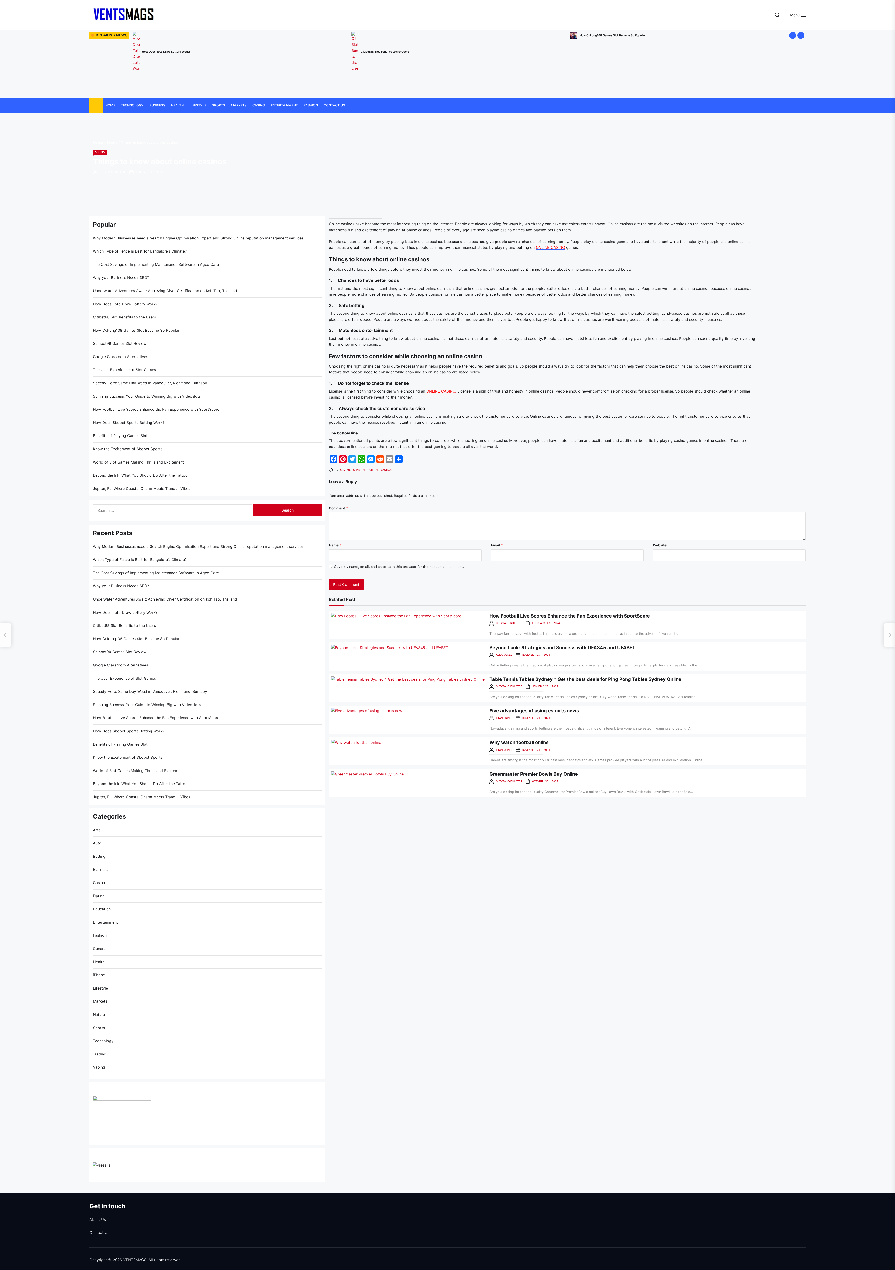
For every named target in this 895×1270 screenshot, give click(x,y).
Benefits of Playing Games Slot (120, 435)
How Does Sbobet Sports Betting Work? (128, 422)
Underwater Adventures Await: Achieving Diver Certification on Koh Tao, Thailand (165, 290)
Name (335, 545)
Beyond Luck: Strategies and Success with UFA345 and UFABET (562, 647)
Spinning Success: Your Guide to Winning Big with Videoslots (147, 396)
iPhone (99, 975)
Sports (218, 105)
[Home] (96, 105)
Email (497, 545)
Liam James (504, 718)
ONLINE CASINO (550, 247)
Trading (99, 1054)
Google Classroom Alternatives (552, 35)
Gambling (359, 469)
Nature (99, 1014)
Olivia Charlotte (113, 172)
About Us (98, 1219)
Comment (338, 508)
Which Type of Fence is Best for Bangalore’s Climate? (140, 251)
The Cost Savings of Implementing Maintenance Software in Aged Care (156, 264)
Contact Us (334, 105)
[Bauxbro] (122, 1098)
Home (110, 105)
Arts (96, 830)
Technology (132, 105)
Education (102, 909)
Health (177, 105)
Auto (97, 843)
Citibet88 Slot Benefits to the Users (124, 317)
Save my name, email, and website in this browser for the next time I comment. (399, 566)
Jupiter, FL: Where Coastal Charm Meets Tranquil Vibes (141, 488)
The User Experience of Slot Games (124, 369)
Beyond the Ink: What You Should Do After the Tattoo (140, 475)
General (100, 948)
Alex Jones (504, 654)
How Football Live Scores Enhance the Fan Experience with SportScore (569, 616)
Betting (99, 856)
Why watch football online (519, 742)
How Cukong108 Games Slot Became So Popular (136, 330)
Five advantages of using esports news (534, 711)
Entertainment (284, 105)
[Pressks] (101, 1165)
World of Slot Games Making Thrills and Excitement (138, 462)
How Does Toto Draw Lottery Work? (125, 304)
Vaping (99, 1067)
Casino (258, 105)
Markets (239, 105)
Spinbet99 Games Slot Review (333, 45)
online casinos (380, 469)
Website (660, 545)
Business (157, 105)
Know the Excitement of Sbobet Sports (127, 449)
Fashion (311, 105)
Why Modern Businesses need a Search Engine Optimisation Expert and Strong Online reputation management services (198, 238)
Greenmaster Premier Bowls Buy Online (533, 774)
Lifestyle (197, 105)
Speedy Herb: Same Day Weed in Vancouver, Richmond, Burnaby (150, 383)
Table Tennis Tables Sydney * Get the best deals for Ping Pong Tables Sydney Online (585, 679)
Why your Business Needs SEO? (121, 277)
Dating (99, 896)
